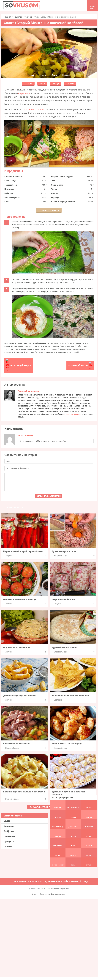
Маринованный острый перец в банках (23, 551)
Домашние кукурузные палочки (19, 695)
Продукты (9, 841)
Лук (53, 181)
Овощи (55, 84)
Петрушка (9, 189)
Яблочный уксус (11, 197)
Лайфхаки (9, 831)
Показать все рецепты (40, 807)
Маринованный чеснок (64, 599)
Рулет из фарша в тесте (64, 551)
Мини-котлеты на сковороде (67, 743)
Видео (7, 821)
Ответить (28, 435)
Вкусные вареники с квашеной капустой (24, 791)
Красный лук (10, 181)
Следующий (78, 365)
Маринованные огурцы (62, 176)
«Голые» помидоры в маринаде (19, 599)
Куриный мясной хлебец (64, 647)
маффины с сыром (73, 414)
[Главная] (21, 5)
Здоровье (9, 826)
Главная (7, 17)
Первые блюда (12, 748)
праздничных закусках (34, 109)
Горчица (55, 197)
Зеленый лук (57, 185)
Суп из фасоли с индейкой (16, 743)
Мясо (42, 84)
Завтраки (58, 700)
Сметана (55, 193)
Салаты (70, 84)
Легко (54, 75)
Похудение (9, 836)
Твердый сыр (10, 185)
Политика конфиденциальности (52, 894)
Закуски (28, 17)
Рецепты (18, 17)
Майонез (8, 193)
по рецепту (24, 93)
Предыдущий (20, 365)
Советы (8, 846)
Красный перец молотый (63, 202)
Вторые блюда (60, 555)
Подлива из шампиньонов (16, 647)
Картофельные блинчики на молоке (70, 695)
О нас (34, 894)
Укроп (54, 189)
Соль (6, 202)
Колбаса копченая (13, 176)
